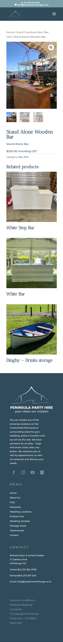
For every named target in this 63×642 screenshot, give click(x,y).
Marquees (15, 507)
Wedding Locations (21, 511)
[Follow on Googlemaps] (42, 472)
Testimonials (17, 530)
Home (10, 32)
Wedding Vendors (20, 521)
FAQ (12, 502)
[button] (51, 47)
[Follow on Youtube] (33, 472)
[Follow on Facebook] (14, 472)
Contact (14, 535)
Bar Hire (24, 156)
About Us (15, 497)
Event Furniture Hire (29, 32)
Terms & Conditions (22, 600)
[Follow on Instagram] (23, 472)
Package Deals (18, 525)
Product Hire (17, 516)
